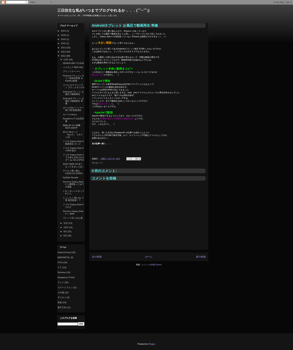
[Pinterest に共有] (139, 158)
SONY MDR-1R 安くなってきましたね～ (73, 165)
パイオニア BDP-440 (73, 67)
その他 (61, 292)
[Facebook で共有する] (136, 158)
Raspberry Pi (64, 277)
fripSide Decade (70, 177)
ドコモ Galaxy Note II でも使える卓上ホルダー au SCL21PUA (73, 157)
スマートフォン (65, 287)
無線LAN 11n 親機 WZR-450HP (71, 126)
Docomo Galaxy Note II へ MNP (73, 212)
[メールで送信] (127, 158)
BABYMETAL (64, 257)
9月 (65, 231)
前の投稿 (201, 256)
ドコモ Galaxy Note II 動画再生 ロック (73, 142)
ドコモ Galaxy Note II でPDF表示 (73, 149)
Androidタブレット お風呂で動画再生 (73, 93)
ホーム (148, 256)
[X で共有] (133, 158)
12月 (66, 59)
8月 (65, 235)
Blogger (151, 344)
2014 (63, 47)
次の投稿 (97, 256)
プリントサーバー (71, 71)
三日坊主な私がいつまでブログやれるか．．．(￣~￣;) (103, 10)
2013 (63, 52)
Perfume (62, 272)
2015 (63, 43)
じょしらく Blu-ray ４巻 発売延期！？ (73, 199)
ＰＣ (101, 163)
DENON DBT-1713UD (73, 63)
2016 (63, 39)
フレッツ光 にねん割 (73, 218)
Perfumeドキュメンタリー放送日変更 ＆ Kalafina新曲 (73, 78)
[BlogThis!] (130, 158)
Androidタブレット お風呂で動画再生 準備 (73, 101)
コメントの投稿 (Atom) (151, 264)
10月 (66, 227)
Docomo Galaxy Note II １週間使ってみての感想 (73, 184)
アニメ (61, 282)
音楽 (60, 302)
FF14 (60, 262)
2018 (63, 35)
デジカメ (62, 297)
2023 (63, 31)
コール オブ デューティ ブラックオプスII (73, 86)
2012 (63, 56)
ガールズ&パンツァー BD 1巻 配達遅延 (73, 109)
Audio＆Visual (64, 252)
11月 (65, 223)
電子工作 (62, 307)
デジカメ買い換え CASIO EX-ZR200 (72, 172)
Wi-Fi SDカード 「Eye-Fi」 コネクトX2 (73, 134)
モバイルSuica (70, 114)
